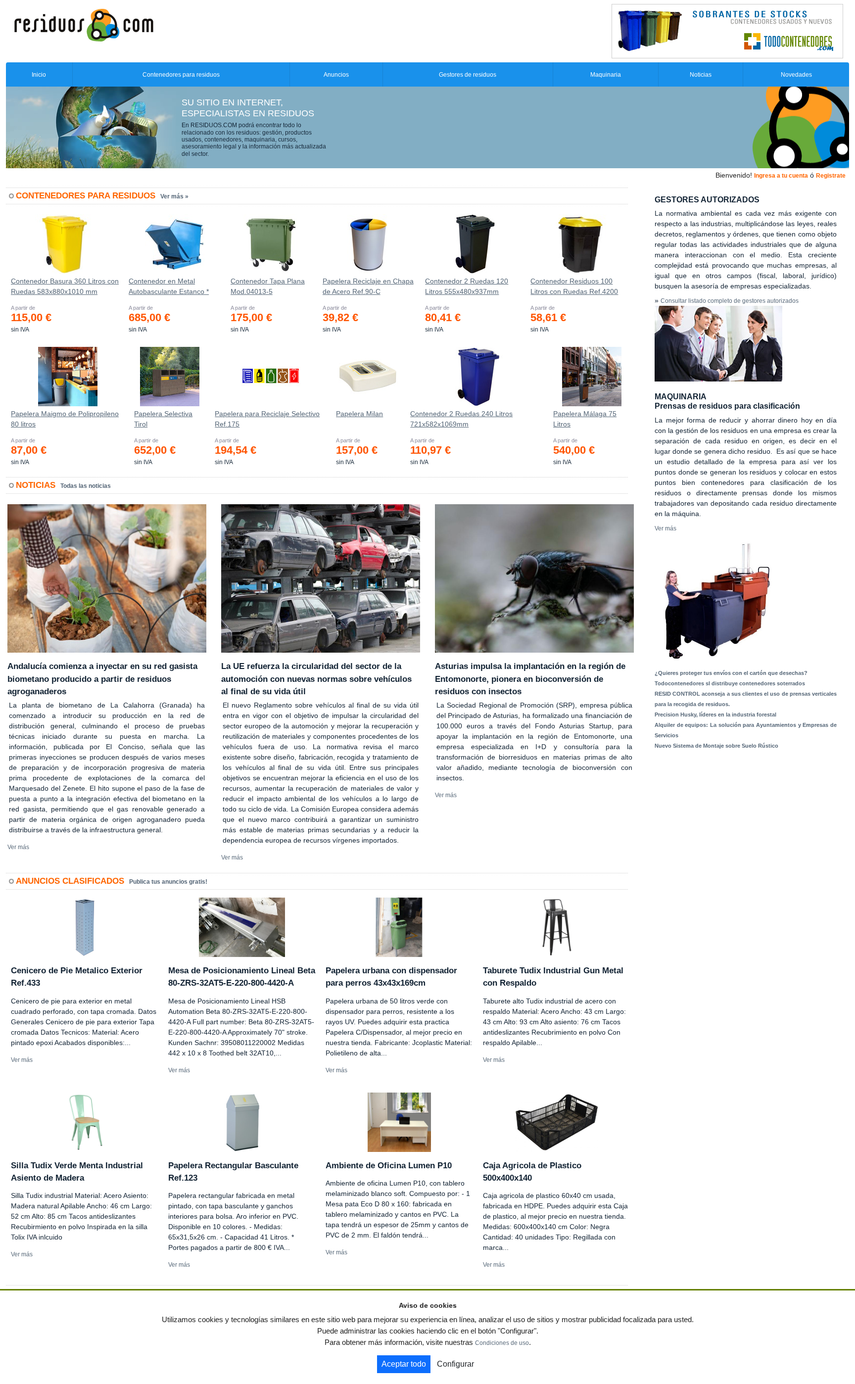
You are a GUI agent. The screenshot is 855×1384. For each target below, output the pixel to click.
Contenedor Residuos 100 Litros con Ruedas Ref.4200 (574, 286)
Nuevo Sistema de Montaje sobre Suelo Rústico (716, 746)
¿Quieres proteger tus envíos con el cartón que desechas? (731, 673)
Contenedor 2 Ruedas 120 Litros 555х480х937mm (466, 286)
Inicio (39, 74)
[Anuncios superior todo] (727, 30)
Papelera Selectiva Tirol (163, 419)
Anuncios (336, 74)
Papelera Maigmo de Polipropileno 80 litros (65, 419)
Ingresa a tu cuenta (781, 175)
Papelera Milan (359, 414)
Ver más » (174, 196)
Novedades (796, 74)
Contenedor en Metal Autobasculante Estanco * (169, 286)
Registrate (831, 175)
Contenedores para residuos (181, 74)
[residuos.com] (83, 24)
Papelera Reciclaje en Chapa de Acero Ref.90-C (368, 286)
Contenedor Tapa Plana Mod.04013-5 (268, 286)
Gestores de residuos (467, 74)
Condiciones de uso (502, 1342)
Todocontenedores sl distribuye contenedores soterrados (730, 683)
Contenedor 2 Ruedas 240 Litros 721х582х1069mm (461, 419)
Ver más (18, 847)
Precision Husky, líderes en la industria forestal (715, 714)
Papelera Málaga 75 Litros (585, 419)
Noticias (701, 74)
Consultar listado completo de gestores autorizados (730, 300)
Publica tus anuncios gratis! (168, 881)
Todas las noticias (85, 485)
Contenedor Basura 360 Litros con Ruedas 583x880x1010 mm (65, 286)
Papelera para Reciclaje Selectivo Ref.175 (267, 419)
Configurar (455, 1364)
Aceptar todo (403, 1364)
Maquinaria (605, 74)
